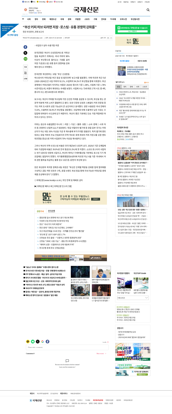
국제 (62, 19)
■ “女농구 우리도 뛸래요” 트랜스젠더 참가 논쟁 (40, 267)
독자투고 (79, 400)
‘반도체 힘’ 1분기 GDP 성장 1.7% (52, 234)
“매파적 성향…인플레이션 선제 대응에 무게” (56, 244)
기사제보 (87, 400)
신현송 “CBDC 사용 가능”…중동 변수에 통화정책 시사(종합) (62, 241)
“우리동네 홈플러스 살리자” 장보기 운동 (131, 166)
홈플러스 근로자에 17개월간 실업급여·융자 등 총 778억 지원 (138, 172)
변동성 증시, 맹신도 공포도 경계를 (128, 309)
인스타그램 (59, 2)
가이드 (120, 139)
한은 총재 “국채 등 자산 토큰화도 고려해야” (56, 227)
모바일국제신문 (128, 400)
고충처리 (118, 400)
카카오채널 (42, 2)
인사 (118, 134)
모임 (122, 134)
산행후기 (127, 136)
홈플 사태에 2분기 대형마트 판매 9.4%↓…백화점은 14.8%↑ (138, 186)
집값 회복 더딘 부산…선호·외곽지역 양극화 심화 (134, 213)
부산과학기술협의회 (42, 393)
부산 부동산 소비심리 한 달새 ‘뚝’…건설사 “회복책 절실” (137, 216)
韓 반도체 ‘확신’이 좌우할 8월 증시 (128, 312)
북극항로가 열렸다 (132, 56)
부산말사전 (135, 19)
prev (116, 351)
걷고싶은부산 (54, 393)
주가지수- (123, 315)
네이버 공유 (25, 59)
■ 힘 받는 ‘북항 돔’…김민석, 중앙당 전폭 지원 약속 (41, 291)
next (149, 351)
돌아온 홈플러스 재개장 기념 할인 (129, 179)
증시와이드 (123, 307)
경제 (44, 19)
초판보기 (140, 2)
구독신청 (147, 2)
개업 (126, 134)
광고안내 (64, 400)
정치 (36, 19)
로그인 (119, 2)
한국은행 (51, 210)
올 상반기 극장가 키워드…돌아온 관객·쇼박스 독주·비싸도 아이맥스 (79, 282)
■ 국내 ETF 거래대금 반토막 (33, 288)
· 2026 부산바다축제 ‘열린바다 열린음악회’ (131, 337)
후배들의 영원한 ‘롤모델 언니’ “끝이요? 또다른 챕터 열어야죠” (101, 300)
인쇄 (25, 67)
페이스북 (26, 2)
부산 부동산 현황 (125, 195)
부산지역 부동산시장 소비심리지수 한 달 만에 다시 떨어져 (137, 219)
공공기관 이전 (120, 56)
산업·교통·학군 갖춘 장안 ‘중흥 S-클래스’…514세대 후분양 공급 (140, 209)
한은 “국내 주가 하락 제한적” (50, 224)
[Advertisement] (88, 58)
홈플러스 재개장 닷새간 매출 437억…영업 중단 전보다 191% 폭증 (140, 169)
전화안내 (56, 400)
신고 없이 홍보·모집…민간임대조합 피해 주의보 (134, 229)
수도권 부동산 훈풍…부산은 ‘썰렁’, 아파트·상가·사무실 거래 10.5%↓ (141, 223)
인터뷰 (103, 19)
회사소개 (49, 400)
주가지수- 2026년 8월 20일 (126, 317)
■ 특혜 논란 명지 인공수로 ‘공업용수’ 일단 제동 (40, 295)
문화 (69, 19)
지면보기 (132, 2)
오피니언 (123, 19)
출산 (134, 134)
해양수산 (52, 19)
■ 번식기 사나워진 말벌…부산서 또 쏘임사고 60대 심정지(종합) (46, 277)
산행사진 (135, 136)
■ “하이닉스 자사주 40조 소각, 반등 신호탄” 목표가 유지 (44, 284)
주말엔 (77, 19)
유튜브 (51, 2)
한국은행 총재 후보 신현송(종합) (51, 247)
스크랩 (25, 79)
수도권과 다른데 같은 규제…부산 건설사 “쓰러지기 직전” (137, 233)
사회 (29, 19)
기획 (95, 19)
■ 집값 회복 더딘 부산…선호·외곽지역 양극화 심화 (41, 281)
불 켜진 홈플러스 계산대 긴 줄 (127, 176)
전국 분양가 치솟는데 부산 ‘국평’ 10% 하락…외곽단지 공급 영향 (139, 226)
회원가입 (125, 2)
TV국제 (113, 19)
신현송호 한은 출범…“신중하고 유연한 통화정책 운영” (60, 237)
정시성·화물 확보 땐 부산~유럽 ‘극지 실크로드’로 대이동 (124, 293)
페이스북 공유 (25, 47)
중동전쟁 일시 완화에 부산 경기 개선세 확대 (56, 217)
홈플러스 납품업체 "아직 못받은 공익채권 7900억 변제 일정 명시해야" (141, 162)
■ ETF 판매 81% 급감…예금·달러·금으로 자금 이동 (42, 274)
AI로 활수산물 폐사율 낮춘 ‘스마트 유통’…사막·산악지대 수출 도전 (141, 294)
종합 (118, 86)
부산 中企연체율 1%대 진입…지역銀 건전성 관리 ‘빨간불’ (61, 231)
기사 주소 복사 (25, 73)
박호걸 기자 (26, 38)
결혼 (130, 134)
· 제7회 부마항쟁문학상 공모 (126, 332)
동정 (138, 134)
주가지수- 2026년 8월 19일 (126, 320)
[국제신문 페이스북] (44, 186)
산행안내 (120, 136)
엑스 (34, 2)
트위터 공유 (25, 53)
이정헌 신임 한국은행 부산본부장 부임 (54, 220)
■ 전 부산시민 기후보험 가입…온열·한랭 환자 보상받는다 (44, 270)
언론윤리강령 (109, 400)
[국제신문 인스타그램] (62, 186)
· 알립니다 (120, 334)
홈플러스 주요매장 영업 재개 (127, 182)
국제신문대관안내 (75, 393)
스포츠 (87, 19)
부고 (142, 134)
